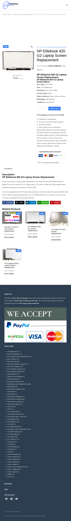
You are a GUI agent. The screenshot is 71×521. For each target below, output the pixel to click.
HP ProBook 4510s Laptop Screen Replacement (11, 265)
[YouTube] (17, 499)
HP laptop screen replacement (52, 47)
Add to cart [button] (12, 243)
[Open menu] (67, 5)
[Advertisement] (35, 30)
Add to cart (54, 108)
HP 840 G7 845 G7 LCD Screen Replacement (11, 229)
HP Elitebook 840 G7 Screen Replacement (34, 229)
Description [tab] (8, 169)
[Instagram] (11, 499)
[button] (31, 46)
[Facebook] (6, 499)
